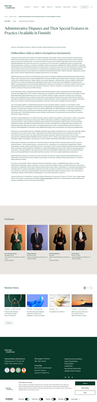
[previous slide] (84, 287)
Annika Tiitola (75, 253)
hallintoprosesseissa (46, 178)
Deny (85, 392)
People (43, 7)
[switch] (41, 398)
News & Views (67, 7)
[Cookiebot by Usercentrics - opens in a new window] (9, 399)
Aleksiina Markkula (54, 253)
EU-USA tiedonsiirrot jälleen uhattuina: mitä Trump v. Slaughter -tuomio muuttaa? (36, 313)
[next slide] (91, 287)
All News (9, 323)
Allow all (85, 383)
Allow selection (85, 388)
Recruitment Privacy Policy (73, 368)
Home (6, 16)
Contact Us (84, 7)
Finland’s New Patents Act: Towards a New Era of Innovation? (11, 313)
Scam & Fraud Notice (71, 361)
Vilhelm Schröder (31, 253)
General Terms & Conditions (73, 359)
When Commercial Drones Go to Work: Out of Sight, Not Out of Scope (80, 313)
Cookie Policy (69, 366)
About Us (49, 7)
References (58, 7)
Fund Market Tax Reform (57, 312)
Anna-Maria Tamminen (11, 253)
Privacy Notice (69, 363)
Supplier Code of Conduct (73, 371)
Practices (35, 7)
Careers (75, 7)
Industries (27, 7)
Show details (74, 399)
